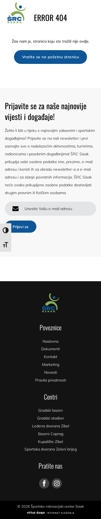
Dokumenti (50, 348)
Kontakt (50, 356)
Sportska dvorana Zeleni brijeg (51, 449)
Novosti (50, 372)
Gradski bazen (50, 410)
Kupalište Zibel (50, 441)
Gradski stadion (50, 418)
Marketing (50, 364)
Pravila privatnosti (50, 380)
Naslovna (50, 341)
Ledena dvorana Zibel (50, 426)
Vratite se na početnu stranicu (50, 56)
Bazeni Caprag (50, 433)
